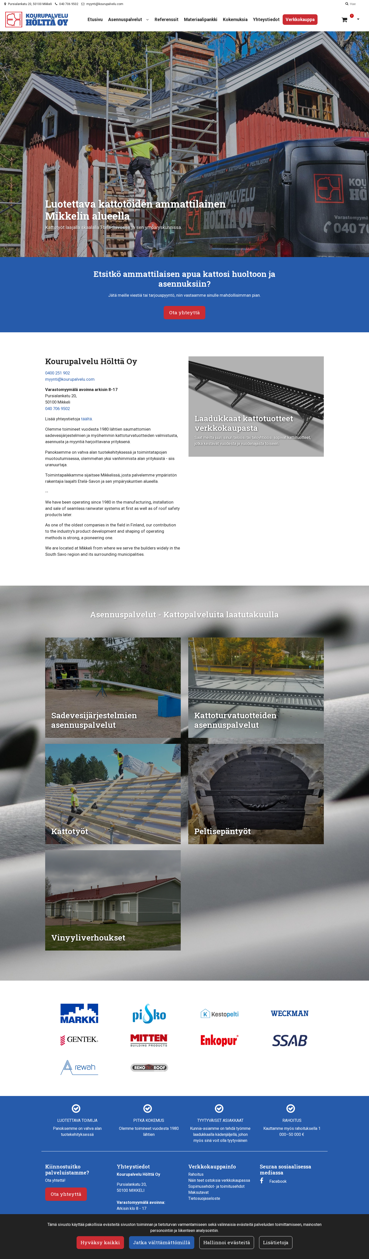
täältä (86, 418)
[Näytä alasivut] (147, 20)
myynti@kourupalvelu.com (104, 4)
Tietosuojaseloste (204, 1198)
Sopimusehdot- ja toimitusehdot (216, 1186)
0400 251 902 (57, 372)
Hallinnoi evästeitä (226, 1242)
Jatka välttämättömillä (161, 1242)
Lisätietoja (275, 1242)
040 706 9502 (68, 4)
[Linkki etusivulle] (36, 19)
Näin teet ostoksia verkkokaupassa (219, 1180)
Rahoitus (196, 1174)
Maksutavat (198, 1192)
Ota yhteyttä (184, 312)
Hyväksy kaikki (100, 1242)
